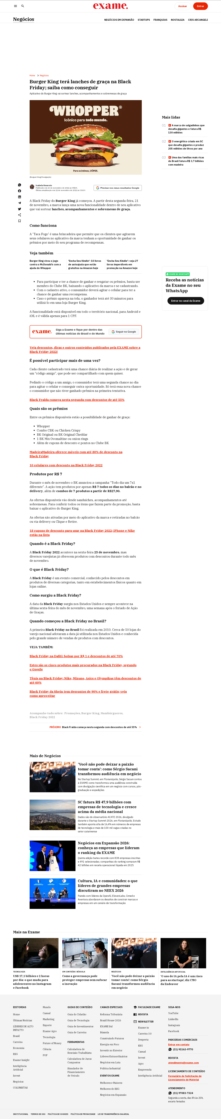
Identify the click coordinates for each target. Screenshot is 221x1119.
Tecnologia (49, 1037)
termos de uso (38, 1114)
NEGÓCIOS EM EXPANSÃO (119, 19)
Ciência (47, 1049)
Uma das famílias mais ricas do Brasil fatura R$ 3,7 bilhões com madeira (186, 161)
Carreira (18, 1042)
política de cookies (58, 1114)
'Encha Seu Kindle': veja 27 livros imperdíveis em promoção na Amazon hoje (122, 264)
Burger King (90, 713)
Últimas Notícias (22, 1020)
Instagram (174, 1025)
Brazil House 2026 (110, 1020)
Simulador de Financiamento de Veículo (76, 1072)
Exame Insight (21, 1060)
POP (45, 1055)
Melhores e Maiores (111, 1082)
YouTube (173, 1013)
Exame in (143, 1027)
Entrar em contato (178, 1044)
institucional (20, 1114)
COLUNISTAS (20, 1087)
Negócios (23, 19)
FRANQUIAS (160, 19)
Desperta (143, 1039)
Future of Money (52, 1043)
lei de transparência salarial (113, 1114)
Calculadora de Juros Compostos (80, 1060)
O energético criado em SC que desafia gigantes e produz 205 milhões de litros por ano (186, 145)
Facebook (173, 1031)
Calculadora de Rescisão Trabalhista (80, 1051)
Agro (141, 1063)
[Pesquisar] (22, 6)
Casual (47, 1013)
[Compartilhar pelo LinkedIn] (19, 197)
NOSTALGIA (177, 19)
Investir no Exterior (111, 1050)
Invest (16, 1075)
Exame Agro (50, 1031)
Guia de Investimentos (80, 1026)
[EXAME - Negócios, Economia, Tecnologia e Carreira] (110, 6)
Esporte (47, 1025)
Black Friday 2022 (42, 717)
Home (32, 75)
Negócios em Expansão (113, 1094)
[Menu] (15, 6)
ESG (15, 1054)
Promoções (72, 713)
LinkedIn (173, 1019)
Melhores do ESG (109, 1088)
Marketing (48, 1019)
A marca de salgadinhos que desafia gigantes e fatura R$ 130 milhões (186, 129)
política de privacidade (83, 1114)
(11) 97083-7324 (183, 1093)
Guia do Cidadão (77, 1014)
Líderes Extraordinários (113, 1056)
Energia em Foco (109, 1044)
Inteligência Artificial (20, 1068)
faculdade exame (149, 1007)
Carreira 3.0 (145, 1033)
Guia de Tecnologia (78, 1020)
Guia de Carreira (77, 1032)
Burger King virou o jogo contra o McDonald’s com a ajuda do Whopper (45, 264)
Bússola (81, 972)
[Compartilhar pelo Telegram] (19, 203)
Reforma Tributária (111, 1014)
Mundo (47, 1007)
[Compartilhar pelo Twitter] (19, 209)
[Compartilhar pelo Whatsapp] (19, 185)
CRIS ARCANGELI (198, 19)
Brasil (16, 1036)
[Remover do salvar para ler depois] (19, 221)
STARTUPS (144, 19)
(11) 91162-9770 (183, 1049)
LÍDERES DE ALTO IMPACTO (23, 1028)
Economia (18, 1048)
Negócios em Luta (110, 1062)
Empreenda (145, 1069)
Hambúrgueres (112, 713)
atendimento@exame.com (183, 1062)
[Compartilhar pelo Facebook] (19, 191)
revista (143, 1014)
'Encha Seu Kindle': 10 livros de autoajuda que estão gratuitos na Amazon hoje (84, 264)
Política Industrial (110, 1068)
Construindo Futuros (112, 1038)
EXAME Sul (106, 1026)
